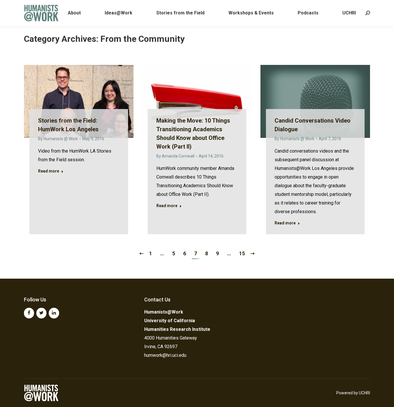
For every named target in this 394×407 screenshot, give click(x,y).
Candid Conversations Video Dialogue (312, 125)
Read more (48, 171)
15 (242, 253)
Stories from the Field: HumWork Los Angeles (68, 125)
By (58, 138)
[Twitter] (41, 313)
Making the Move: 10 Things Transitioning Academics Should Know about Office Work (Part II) (193, 133)
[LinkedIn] (54, 313)
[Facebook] (29, 313)
